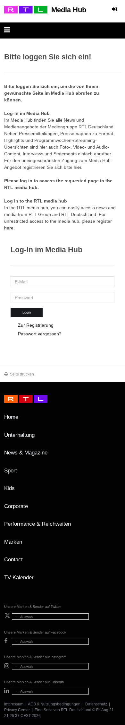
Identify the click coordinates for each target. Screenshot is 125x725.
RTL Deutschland (76, 710)
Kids (9, 488)
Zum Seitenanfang (114, 419)
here (8, 227)
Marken (13, 542)
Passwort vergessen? (40, 333)
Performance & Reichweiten (37, 524)
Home (11, 417)
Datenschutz (96, 704)
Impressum (13, 704)
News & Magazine (25, 453)
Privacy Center (17, 710)
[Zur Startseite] (25, 9)
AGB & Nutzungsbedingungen (54, 704)
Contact (13, 560)
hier (77, 167)
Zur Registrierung (36, 325)
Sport (10, 471)
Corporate (16, 506)
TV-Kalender (19, 577)
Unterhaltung (19, 435)
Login (26, 312)
